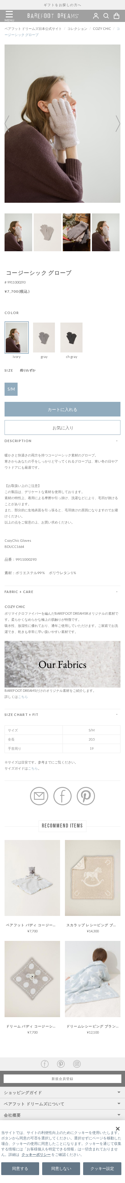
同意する (20, 1168)
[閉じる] (117, 1128)
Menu (9, 14)
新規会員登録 (62, 1079)
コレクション (77, 28)
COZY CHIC (102, 28)
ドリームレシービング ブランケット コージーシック (93, 1026)
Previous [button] (11, 124)
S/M (11, 389)
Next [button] (114, 124)
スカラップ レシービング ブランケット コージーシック (93, 925)
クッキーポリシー (36, 1154)
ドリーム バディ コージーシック (33, 1026)
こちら (23, 697)
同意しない (61, 1168)
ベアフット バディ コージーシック (33, 925)
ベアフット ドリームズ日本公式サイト (33, 28)
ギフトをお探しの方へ (63, 5)
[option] (62, 124)
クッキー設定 (102, 1168)
